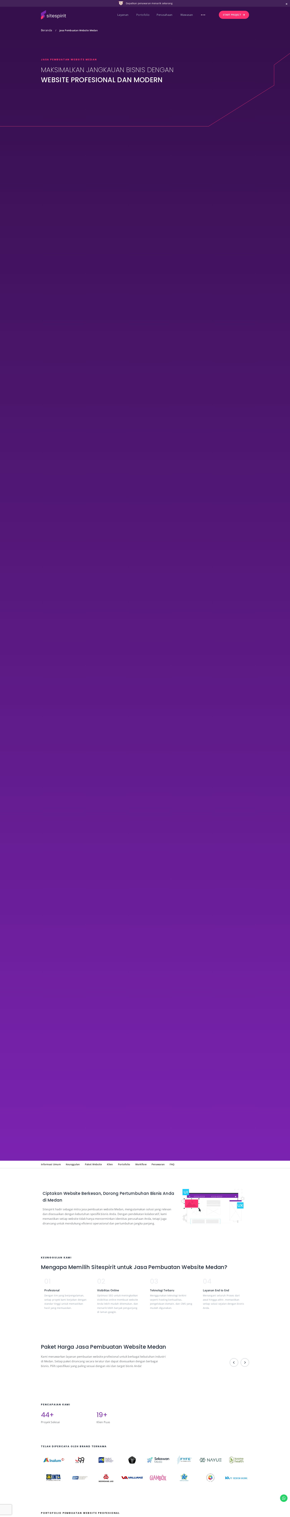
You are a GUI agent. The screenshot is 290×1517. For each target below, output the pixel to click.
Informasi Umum (51, 1164)
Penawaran (158, 1164)
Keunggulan (73, 1164)
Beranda (46, 30)
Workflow (141, 1164)
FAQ (172, 1164)
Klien (110, 1164)
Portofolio (124, 1164)
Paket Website (93, 1164)
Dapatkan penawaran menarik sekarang (149, 3)
